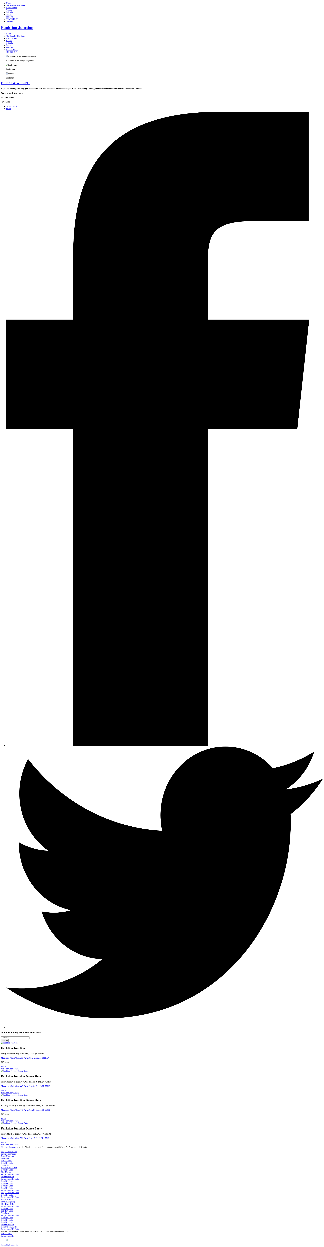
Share (8, 109)
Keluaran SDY (7, 1199)
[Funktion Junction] (9, 1043)
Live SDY (5, 1158)
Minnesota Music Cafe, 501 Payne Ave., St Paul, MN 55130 (25, 1058)
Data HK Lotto (7, 1163)
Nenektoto (5, 1213)
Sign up (5, 1040)
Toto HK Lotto (7, 1211)
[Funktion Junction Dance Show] (14, 1071)
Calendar (9, 12)
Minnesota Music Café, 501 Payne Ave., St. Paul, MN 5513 (25, 1138)
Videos (9, 10)
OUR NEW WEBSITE (15, 83)
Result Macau (6, 1161)
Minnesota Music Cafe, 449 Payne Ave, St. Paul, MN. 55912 (25, 1086)
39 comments (11, 106)
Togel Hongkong (8, 1156)
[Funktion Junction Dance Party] (14, 1123)
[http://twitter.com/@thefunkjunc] (164, 1028)
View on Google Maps (10, 1069)
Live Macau (6, 1172)
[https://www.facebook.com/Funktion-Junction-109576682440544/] (164, 745)
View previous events (9, 1147)
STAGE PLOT (12, 19)
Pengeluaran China (8, 1154)
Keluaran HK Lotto (9, 1167)
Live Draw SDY (7, 1177)
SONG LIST (11, 21)
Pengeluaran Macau (9, 1152)
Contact (9, 14)
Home (8, 3)
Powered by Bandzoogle (9, 1245)
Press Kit (9, 17)
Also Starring (11, 8)
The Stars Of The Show (15, 5)
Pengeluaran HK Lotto (10, 1174)
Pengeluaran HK (7, 1236)
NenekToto (5, 1165)
